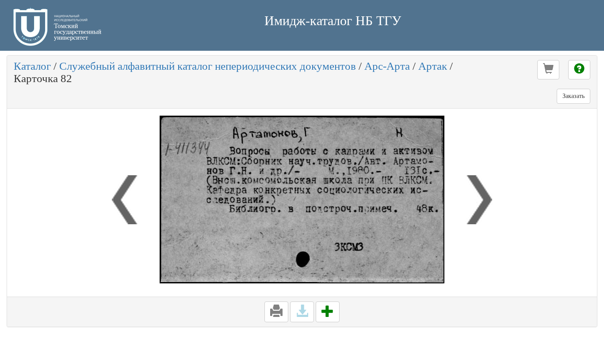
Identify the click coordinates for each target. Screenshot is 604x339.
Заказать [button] (573, 96)
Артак (432, 66)
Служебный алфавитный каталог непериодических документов (207, 66)
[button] (548, 69)
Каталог (32, 66)
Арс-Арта (387, 66)
